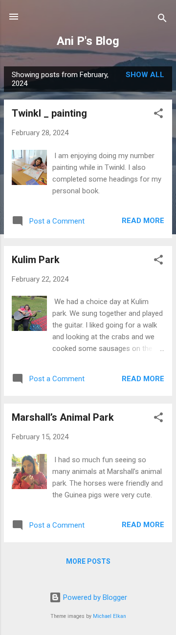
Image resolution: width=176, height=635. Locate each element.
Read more (143, 220)
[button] (158, 115)
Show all (145, 74)
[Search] (162, 20)
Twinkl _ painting (49, 113)
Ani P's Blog (88, 41)
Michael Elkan (109, 616)
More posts (88, 561)
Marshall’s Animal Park (63, 417)
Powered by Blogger (94, 597)
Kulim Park (36, 260)
